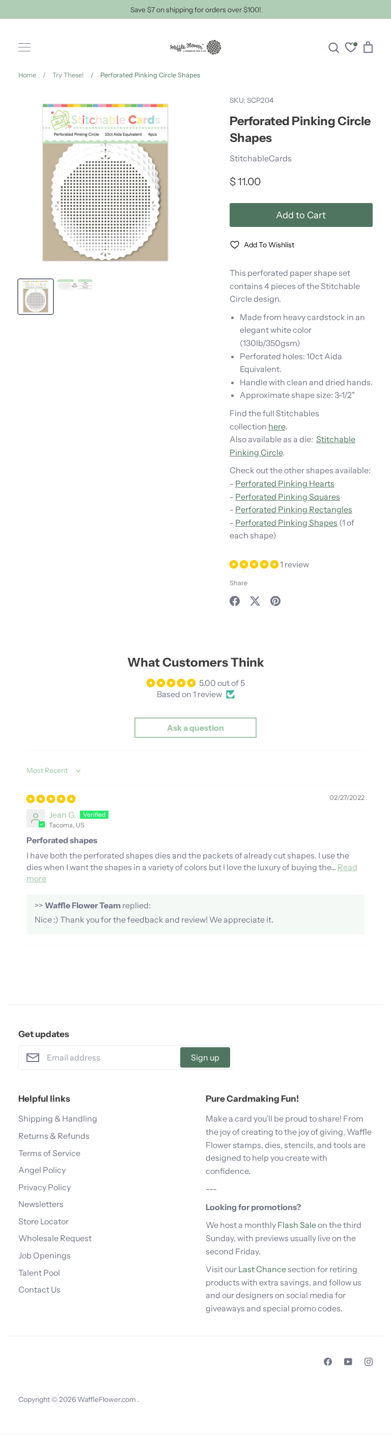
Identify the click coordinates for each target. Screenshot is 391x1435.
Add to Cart (301, 215)
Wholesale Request (55, 1238)
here (276, 426)
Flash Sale (296, 1225)
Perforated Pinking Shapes (286, 523)
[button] (255, 564)
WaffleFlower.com (107, 1399)
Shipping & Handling (57, 1118)
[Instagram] (368, 1362)
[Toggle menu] (24, 47)
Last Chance (262, 1269)
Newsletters (41, 1204)
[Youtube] (348, 1362)
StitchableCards (261, 158)
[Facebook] (328, 1362)
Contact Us (39, 1289)
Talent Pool (39, 1273)
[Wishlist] (350, 48)
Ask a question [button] (195, 728)
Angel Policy (42, 1170)
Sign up (205, 1057)
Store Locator (43, 1221)
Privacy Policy (44, 1187)
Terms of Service (49, 1153)
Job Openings (44, 1255)
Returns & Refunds (54, 1136)
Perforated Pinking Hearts (284, 483)
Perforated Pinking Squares (287, 497)
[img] (50, 799)
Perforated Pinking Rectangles (293, 509)
